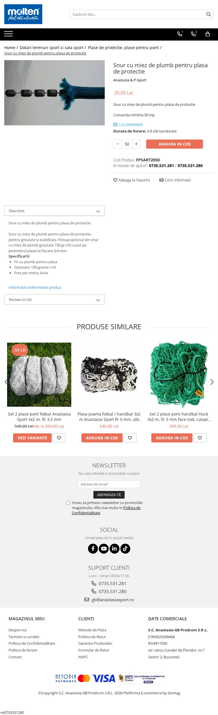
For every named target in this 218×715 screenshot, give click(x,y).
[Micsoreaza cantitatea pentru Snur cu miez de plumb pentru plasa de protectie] (117, 144)
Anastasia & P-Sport (129, 80)
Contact (15, 656)
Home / (11, 47)
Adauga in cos (175, 144)
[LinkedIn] (115, 549)
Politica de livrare (23, 650)
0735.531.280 (112, 591)
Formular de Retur (93, 650)
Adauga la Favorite (133, 180)
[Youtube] (104, 549)
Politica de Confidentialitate (32, 643)
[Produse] (9, 35)
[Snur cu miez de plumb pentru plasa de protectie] (54, 92)
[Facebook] (93, 549)
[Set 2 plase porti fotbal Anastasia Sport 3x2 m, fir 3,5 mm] (39, 375)
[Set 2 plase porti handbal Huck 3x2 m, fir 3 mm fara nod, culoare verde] (179, 374)
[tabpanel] (54, 92)
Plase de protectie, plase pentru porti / (125, 47)
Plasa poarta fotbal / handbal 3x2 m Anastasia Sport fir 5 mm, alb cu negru (109, 416)
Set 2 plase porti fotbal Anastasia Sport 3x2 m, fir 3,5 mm (39, 416)
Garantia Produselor (95, 643)
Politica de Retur (92, 636)
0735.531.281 (112, 583)
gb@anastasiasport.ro (112, 599)
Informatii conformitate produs (35, 287)
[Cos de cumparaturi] (208, 34)
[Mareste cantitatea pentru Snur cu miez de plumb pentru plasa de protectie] (136, 144)
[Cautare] (209, 14)
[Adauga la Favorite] (59, 437)
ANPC (83, 656)
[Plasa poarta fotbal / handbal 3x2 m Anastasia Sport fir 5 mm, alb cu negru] (109, 375)
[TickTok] (125, 549)
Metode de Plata (92, 629)
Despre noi (18, 629)
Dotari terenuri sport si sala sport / (53, 47)
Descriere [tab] (16, 210)
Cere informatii (177, 180)
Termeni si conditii (24, 636)
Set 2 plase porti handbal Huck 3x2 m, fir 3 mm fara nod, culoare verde (179, 416)
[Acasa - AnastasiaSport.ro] (32, 14)
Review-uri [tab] (20, 299)
